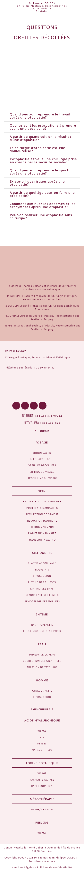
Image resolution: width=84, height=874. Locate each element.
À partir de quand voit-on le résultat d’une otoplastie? (40, 138)
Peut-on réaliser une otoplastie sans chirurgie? (41, 216)
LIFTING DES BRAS (42, 588)
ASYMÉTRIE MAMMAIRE (42, 533)
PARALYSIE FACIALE (42, 779)
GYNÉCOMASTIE (42, 690)
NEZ (42, 737)
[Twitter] (25, 406)
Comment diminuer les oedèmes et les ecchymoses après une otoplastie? (42, 205)
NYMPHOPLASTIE (42, 624)
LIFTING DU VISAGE (42, 471)
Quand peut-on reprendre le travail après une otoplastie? (40, 116)
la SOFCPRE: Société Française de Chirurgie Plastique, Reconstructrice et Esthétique (42, 297)
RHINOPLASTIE (42, 452)
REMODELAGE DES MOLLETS (42, 601)
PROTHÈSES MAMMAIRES (42, 507)
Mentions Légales (23, 867)
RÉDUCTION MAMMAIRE (42, 520)
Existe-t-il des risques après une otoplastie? (37, 183)
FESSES (42, 743)
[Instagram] (42, 406)
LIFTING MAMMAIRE (42, 526)
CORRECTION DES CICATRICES (42, 660)
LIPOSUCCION (42, 575)
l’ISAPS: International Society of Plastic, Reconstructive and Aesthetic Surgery (42, 327)
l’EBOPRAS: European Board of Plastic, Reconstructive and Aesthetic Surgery (42, 317)
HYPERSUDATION (42, 785)
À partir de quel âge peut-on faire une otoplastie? (42, 194)
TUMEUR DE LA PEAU (42, 654)
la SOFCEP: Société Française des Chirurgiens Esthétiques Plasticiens (42, 307)
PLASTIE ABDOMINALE (42, 563)
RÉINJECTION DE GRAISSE (42, 514)
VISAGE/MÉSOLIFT (42, 809)
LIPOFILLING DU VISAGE (42, 478)
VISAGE (42, 730)
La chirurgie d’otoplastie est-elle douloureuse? (37, 149)
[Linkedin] (34, 406)
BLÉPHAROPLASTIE (42, 459)
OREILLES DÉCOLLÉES (42, 465)
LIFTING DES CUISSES (42, 582)
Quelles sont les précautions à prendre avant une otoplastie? (43, 127)
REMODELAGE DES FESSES (42, 594)
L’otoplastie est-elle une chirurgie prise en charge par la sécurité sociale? (43, 160)
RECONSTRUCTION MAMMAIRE (42, 501)
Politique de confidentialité (55, 867)
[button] (79, 7)
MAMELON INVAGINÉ (42, 539)
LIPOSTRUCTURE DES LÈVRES (42, 631)
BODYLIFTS (42, 569)
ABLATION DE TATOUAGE (42, 667)
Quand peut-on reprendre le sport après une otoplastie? (39, 172)
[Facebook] (16, 406)
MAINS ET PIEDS (42, 749)
